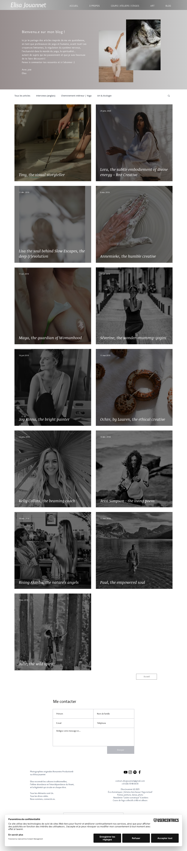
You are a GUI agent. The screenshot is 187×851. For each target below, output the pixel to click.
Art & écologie (104, 95)
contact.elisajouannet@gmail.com (130, 781)
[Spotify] (135, 772)
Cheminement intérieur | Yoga (76, 95)
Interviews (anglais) (45, 95)
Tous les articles (22, 95)
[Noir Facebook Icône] (139, 772)
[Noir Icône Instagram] (130, 772)
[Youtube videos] (125, 772)
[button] (125, 6)
